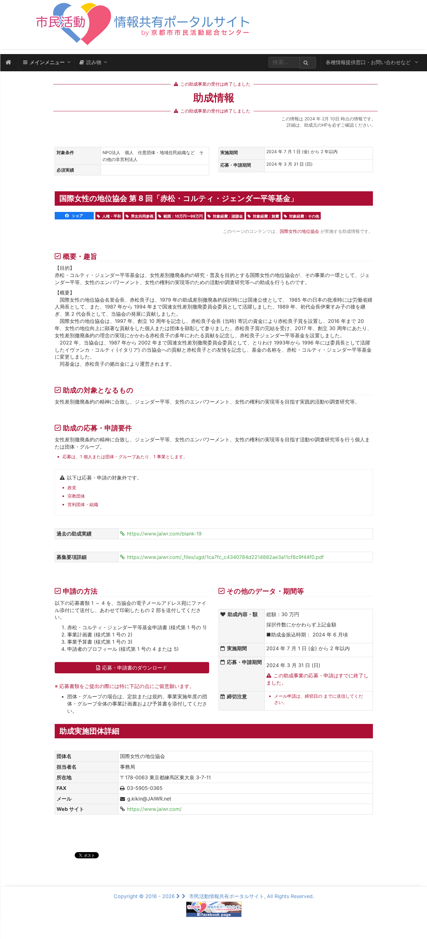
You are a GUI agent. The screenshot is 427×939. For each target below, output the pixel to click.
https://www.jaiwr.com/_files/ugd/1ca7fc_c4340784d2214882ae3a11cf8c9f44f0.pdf (225, 557)
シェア (77, 215)
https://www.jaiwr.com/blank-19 (164, 533)
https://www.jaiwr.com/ (154, 809)
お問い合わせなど (369, 62)
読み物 (93, 62)
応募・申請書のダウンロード (134, 668)
